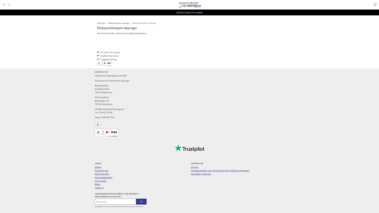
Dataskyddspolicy (103, 177)
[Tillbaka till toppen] (2, 209)
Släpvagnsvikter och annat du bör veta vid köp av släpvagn (220, 170)
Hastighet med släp (201, 173)
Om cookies (101, 180)
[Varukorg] (375, 4)
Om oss (195, 167)
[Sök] (9, 4)
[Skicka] (141, 201)
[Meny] (4, 4)
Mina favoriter (102, 173)
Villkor (98, 167)
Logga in (99, 187)
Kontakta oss (101, 170)
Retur (98, 184)
